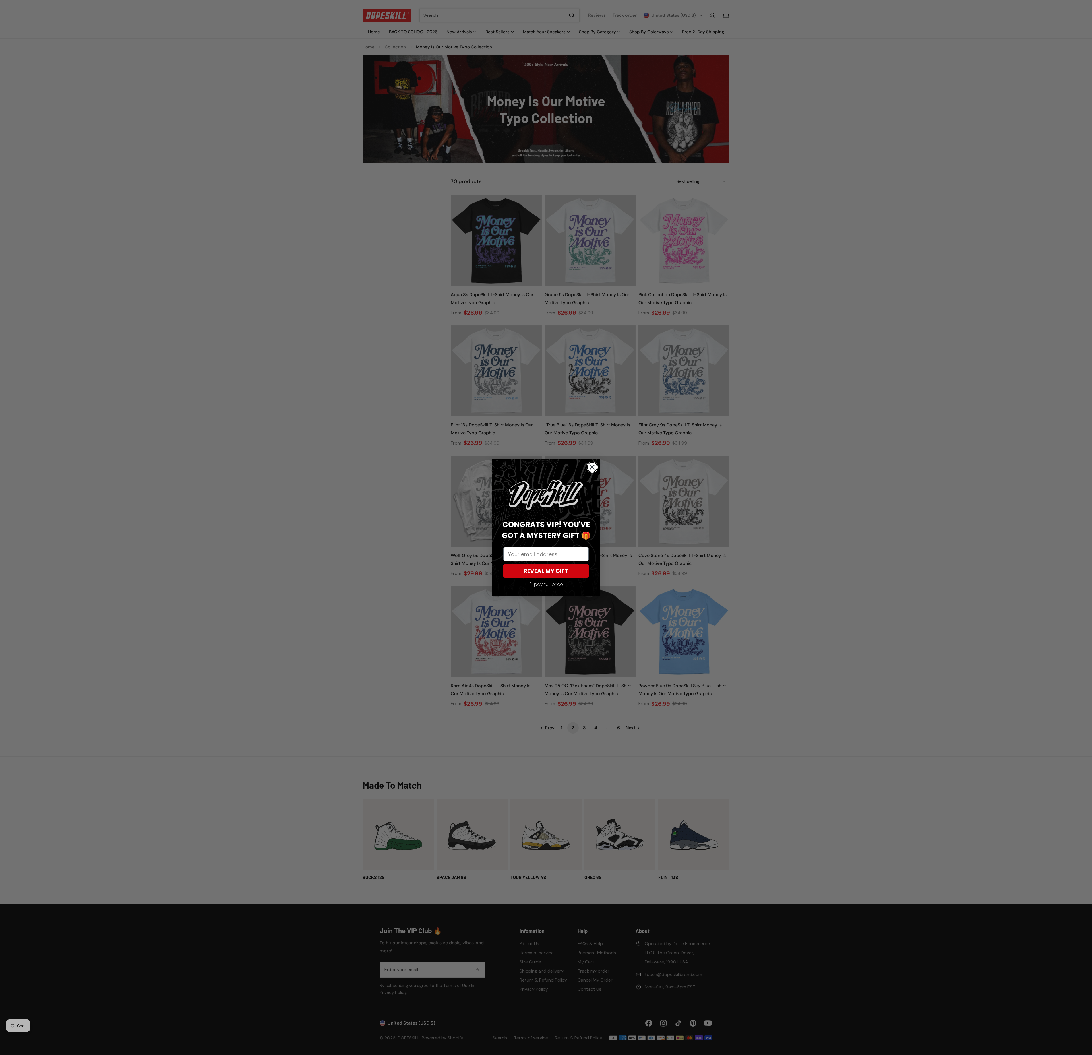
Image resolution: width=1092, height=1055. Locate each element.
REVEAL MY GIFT (546, 571)
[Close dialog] (592, 467)
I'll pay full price (546, 584)
